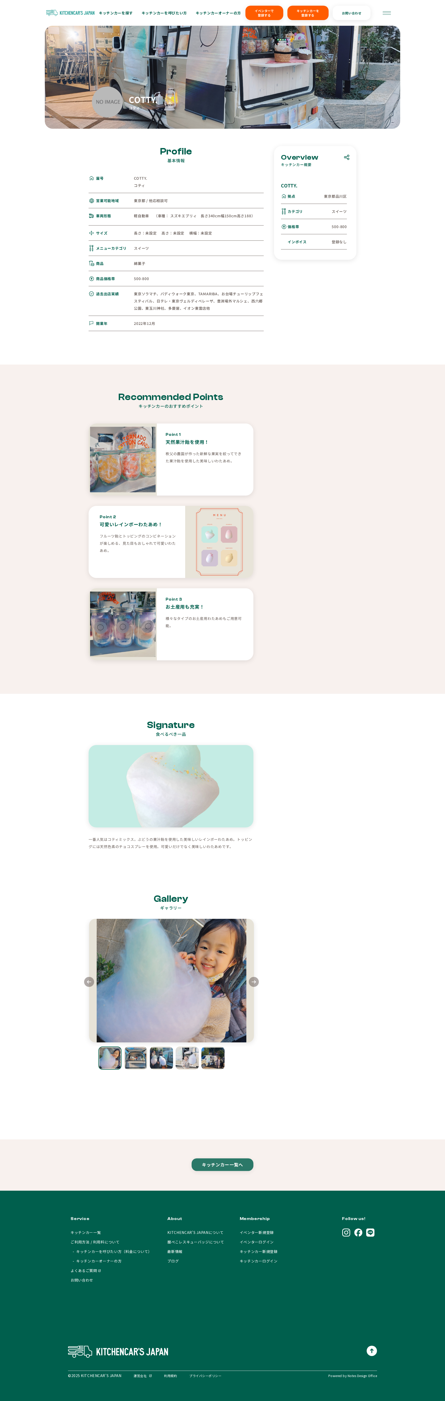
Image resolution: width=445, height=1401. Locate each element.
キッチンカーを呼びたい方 (164, 12)
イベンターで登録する (264, 12)
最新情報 (175, 1251)
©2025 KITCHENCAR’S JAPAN (94, 1375)
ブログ (173, 1261)
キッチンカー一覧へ (222, 1164)
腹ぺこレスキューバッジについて (195, 1241)
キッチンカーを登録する (308, 12)
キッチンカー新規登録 (259, 1251)
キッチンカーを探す (116, 12)
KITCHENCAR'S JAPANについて (195, 1232)
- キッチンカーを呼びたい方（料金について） (111, 1251)
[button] (254, 983)
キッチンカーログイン (259, 1261)
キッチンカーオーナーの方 (218, 12)
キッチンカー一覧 (86, 1232)
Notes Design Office (362, 1375)
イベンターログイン (257, 1241)
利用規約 (170, 1375)
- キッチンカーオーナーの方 (96, 1261)
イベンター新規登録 (257, 1232)
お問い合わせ (352, 13)
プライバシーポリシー (205, 1375)
